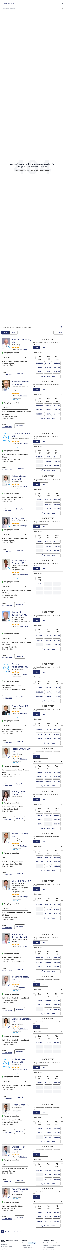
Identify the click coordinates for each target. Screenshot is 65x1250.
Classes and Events (6, 1246)
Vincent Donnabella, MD (21, 340)
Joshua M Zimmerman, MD (19, 613)
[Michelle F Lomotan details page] (6, 1023)
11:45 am (57, 692)
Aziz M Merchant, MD (20, 835)
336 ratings (24, 626)
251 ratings (23, 396)
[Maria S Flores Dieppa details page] (6, 1063)
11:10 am (48, 1137)
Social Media (4, 1249)
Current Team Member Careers (51, 1243)
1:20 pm (48, 1212)
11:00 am (48, 409)
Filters (60, 333)
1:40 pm (56, 551)
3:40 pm (39, 1133)
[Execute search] (62, 8)
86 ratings (22, 987)
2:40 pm (57, 819)
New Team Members (49, 1247)
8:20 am (57, 363)
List (5, 333)
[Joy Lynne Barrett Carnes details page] (6, 1193)
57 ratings (23, 526)
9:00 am (48, 551)
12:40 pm (39, 1170)
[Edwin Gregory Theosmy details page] (6, 564)
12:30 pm (39, 414)
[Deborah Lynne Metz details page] (6, 480)
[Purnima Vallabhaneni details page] (6, 668)
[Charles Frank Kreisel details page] (6, 1151)
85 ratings (23, 713)
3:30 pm (39, 1005)
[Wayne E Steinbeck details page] (6, 437)
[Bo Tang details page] (6, 522)
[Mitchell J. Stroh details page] (6, 885)
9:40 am (48, 367)
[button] (15, 357)
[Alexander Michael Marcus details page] (6, 385)
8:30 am (57, 500)
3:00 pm (57, 824)
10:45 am (39, 696)
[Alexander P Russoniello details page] (6, 938)
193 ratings (24, 349)
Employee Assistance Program (51, 1245)
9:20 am (48, 363)
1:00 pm (39, 367)
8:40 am (57, 367)
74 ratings (23, 846)
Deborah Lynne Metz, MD (19, 477)
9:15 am (39, 734)
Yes (44, 347)
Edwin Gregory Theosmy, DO (19, 561)
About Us (4, 1244)
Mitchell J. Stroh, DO (21, 881)
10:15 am (39, 687)
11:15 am (48, 913)
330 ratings (24, 574)
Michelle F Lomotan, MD (21, 1020)
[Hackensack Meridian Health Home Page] (7, 3)
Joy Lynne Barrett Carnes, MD (20, 1190)
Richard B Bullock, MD (20, 978)
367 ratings (24, 1029)
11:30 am (48, 644)
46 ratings (23, 759)
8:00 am (39, 1083)
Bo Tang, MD (18, 518)
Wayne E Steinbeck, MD (21, 434)
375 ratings (24, 896)
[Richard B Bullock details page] (6, 980)
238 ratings (24, 443)
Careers (24, 1243)
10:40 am (56, 542)
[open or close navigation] (62, 3)
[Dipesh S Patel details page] (6, 1108)
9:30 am (48, 508)
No (37, 347)
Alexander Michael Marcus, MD (20, 383)
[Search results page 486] (20, 1231)
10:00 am (39, 363)
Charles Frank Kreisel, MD (18, 1148)
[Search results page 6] (17, 1231)
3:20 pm (39, 819)
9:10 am (48, 504)
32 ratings (23, 486)
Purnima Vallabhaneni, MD (20, 665)
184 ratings (24, 1069)
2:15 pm (56, 967)
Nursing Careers (26, 1245)
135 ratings (23, 674)
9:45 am (48, 734)
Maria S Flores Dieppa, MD (18, 1060)
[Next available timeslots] (62, 357)
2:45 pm (56, 1042)
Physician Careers (27, 1247)
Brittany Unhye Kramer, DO (19, 793)
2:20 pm (39, 372)
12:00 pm (39, 409)
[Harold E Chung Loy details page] (6, 753)
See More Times (49, 376)
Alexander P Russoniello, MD (19, 935)
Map (13, 333)
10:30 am (39, 405)
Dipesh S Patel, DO (20, 1105)
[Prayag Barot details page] (6, 710)
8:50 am (39, 500)
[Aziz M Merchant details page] (6, 837)
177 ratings (23, 946)
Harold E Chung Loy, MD (21, 750)
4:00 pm (39, 824)
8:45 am (57, 861)
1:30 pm (39, 640)
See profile (20, 373)
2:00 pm (39, 1212)
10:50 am (48, 1133)
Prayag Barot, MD (20, 706)
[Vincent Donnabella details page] (6, 343)
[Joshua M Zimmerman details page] (6, 616)
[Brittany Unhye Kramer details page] (6, 795)
